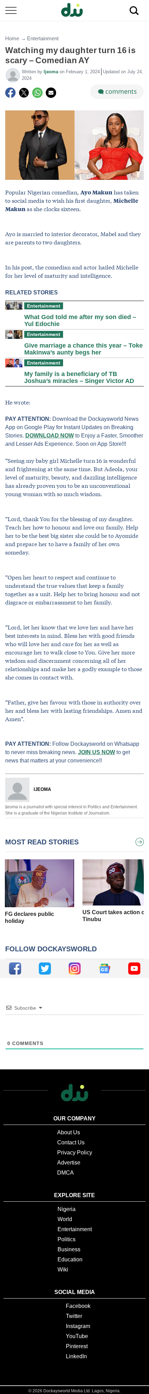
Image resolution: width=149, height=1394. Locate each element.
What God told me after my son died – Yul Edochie (80, 320)
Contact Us (71, 1142)
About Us (68, 1132)
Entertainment (43, 38)
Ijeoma (52, 71)
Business (69, 1249)
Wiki (63, 1269)
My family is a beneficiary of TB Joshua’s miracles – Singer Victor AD (79, 377)
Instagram (78, 1326)
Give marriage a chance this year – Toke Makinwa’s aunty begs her (83, 349)
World (65, 1219)
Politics (67, 1239)
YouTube (77, 1336)
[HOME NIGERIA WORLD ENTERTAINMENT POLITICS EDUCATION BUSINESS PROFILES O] (74, 10)
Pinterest (77, 1346)
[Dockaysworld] (74, 10)
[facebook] (15, 968)
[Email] (51, 92)
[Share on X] (24, 92)
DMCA (65, 1173)
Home (12, 38)
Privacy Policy (74, 1152)
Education (70, 1259)
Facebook (78, 1306)
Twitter (74, 1316)
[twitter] (45, 968)
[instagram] (75, 968)
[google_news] (104, 968)
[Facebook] (10, 92)
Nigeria (67, 1209)
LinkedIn (76, 1356)
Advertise (68, 1163)
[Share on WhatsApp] (37, 92)
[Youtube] (134, 968)
